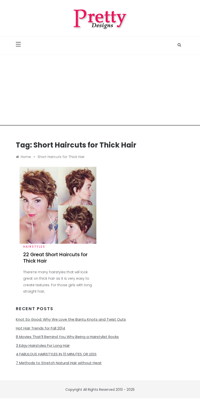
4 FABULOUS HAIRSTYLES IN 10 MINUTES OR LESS (56, 354)
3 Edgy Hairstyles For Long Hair (43, 345)
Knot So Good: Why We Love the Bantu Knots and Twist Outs (71, 319)
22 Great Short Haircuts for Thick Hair (55, 257)
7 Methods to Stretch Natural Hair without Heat (59, 362)
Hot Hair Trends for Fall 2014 (40, 328)
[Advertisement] (100, 91)
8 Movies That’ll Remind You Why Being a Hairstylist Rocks (67, 336)
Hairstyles (34, 246)
